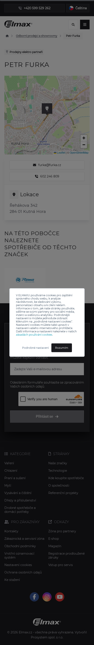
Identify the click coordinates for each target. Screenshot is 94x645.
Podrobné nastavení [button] (35, 347)
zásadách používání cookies (34, 334)
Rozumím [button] (61, 347)
